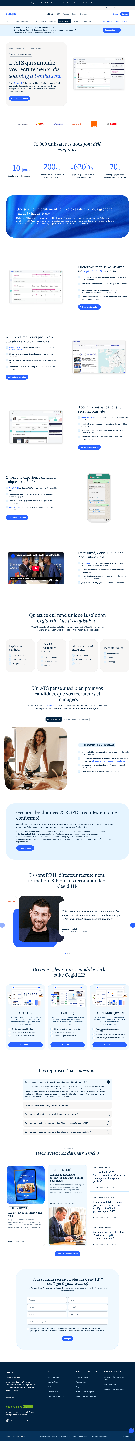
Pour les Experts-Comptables (86, 1396)
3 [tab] (69, 953)
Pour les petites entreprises (85, 1392)
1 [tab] (65, 953)
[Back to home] (26, 14)
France (127, 8)
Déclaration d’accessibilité (80, 1436)
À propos (108, 8)
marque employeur (16, 350)
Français (126, 1436)
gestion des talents (62, 221)
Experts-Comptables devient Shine (53, 3)
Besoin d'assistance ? (111, 1384)
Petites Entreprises (92, 3)
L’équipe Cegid (53, 1382)
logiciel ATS (92, 271)
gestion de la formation (80, 224)
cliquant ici (42, 1332)
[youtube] (12, 1401)
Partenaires (117, 8)
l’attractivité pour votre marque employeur (108, 761)
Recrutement (63, 21)
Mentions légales (45, 1436)
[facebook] (27, 1401)
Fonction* (32, 1314)
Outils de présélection (90, 417)
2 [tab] (67, 953)
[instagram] (17, 1401)
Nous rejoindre (109, 1394)
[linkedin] (7, 1401)
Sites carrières (15, 347)
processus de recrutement (84, 218)
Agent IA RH (14, 488)
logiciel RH (24, 218)
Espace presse (81, 1382)
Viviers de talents (16, 507)
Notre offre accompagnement (114, 1389)
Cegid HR (18, 83)
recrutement (48, 705)
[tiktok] (22, 1401)
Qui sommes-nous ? (54, 1377)
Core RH (87, 563)
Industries (87, 21)
